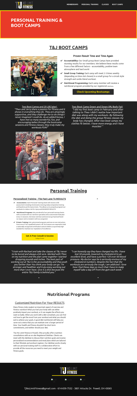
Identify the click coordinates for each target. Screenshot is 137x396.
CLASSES (105, 4)
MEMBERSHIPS (72, 4)
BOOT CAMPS (117, 4)
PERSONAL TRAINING (90, 4)
